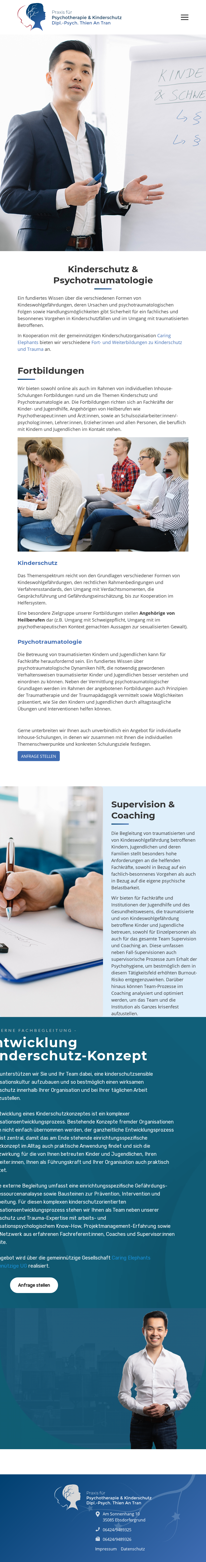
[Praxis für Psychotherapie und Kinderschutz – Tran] (70, 17)
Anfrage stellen (38, 756)
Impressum (106, 1549)
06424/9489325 (117, 1530)
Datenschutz (133, 1549)
